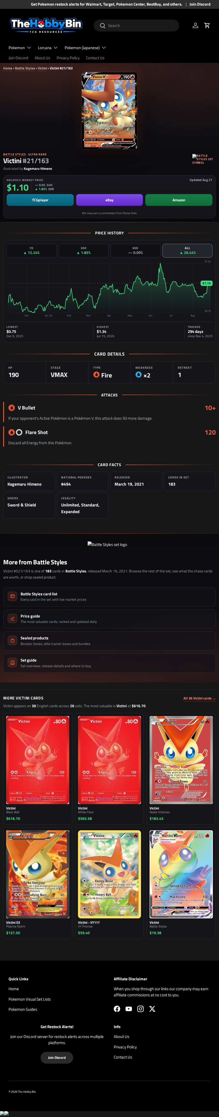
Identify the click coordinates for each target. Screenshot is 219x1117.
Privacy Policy (68, 58)
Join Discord (200, 4)
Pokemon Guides (23, 1009)
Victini (42, 68)
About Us (42, 58)
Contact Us (95, 58)
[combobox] (136, 25)
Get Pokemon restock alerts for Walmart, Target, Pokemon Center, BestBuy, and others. (106, 4)
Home (7, 68)
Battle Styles (25, 68)
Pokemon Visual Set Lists (30, 999)
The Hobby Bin (27, 1091)
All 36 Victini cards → (199, 698)
